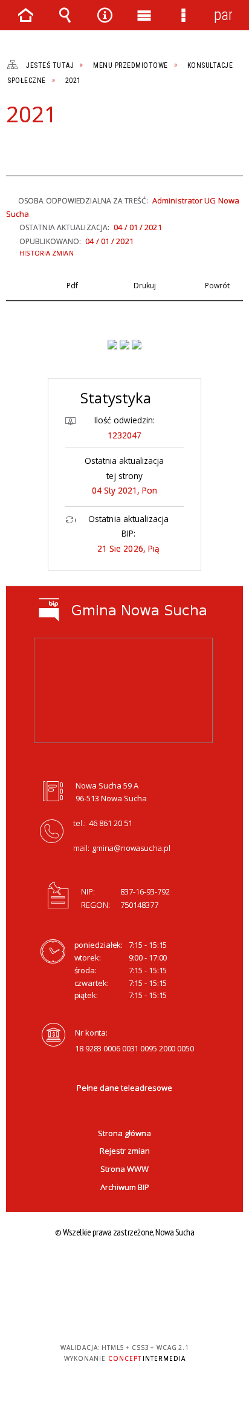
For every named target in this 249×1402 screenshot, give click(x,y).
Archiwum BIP (124, 1187)
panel (223, 15)
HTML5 (105, 1313)
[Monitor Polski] (112, 344)
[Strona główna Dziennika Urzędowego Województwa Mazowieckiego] (136, 344)
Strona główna (124, 1133)
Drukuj (34, 147)
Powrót (54, 147)
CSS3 (123, 1313)
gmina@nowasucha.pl (131, 847)
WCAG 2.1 (161, 1312)
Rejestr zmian (125, 1150)
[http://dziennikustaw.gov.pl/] (124, 344)
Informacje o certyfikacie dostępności (125, 1270)
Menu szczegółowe (184, 15)
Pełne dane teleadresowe (124, 1087)
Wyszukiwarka (65, 15)
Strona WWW (124, 1168)
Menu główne (144, 15)
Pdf (13, 147)
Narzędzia (104, 15)
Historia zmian (46, 252)
